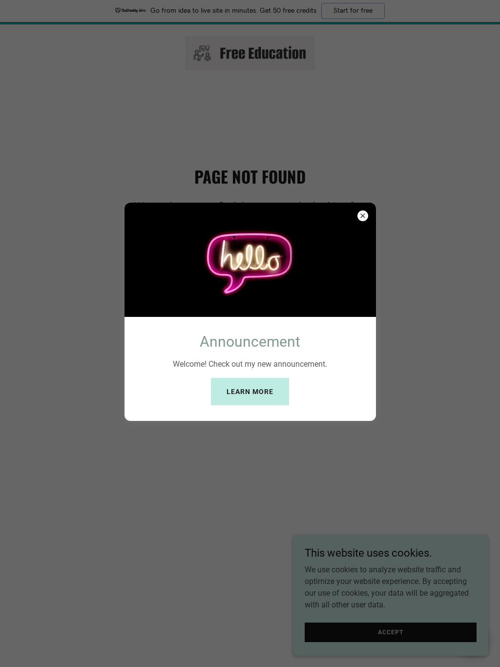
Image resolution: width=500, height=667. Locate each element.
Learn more (250, 392)
